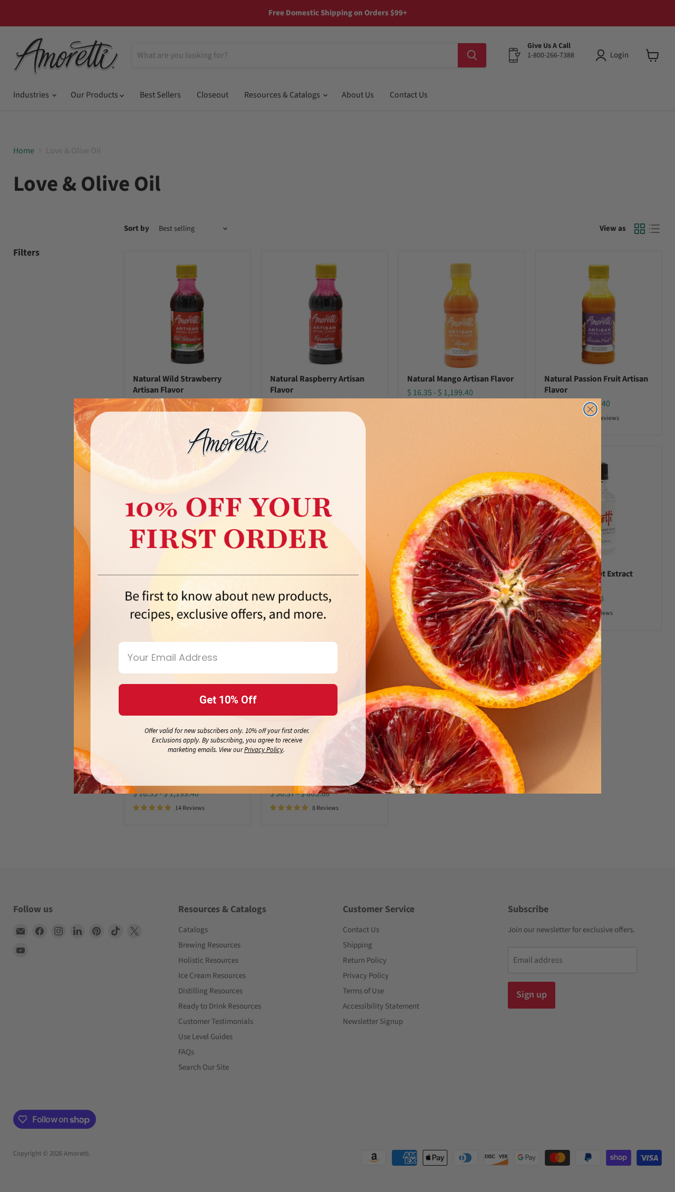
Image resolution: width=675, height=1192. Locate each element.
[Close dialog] (590, 409)
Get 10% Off (228, 699)
